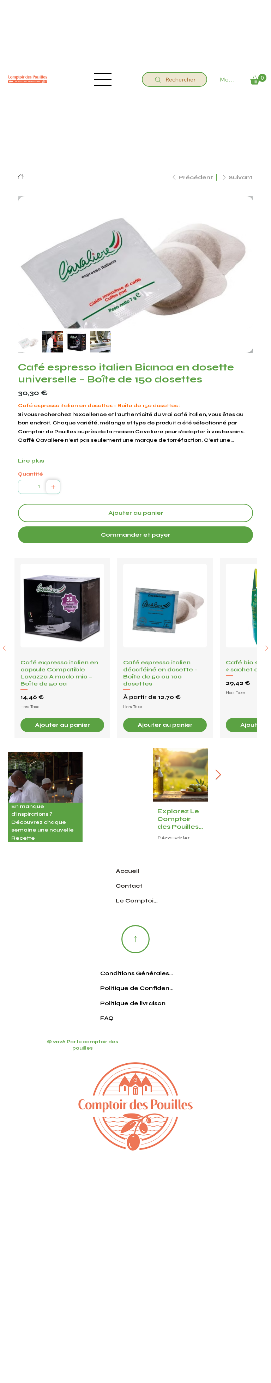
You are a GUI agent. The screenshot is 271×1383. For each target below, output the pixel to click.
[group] (135, 654)
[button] (258, 79)
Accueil (127, 883)
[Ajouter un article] (53, 487)
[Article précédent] (4, 654)
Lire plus (31, 460)
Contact (129, 898)
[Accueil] (21, 176)
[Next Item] (218, 787)
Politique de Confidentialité (137, 1000)
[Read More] (135, 951)
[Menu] (103, 79)
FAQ (107, 1030)
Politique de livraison (132, 1015)
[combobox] (165, 720)
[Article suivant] (267, 654)
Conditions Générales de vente (137, 985)
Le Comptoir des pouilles (137, 913)
